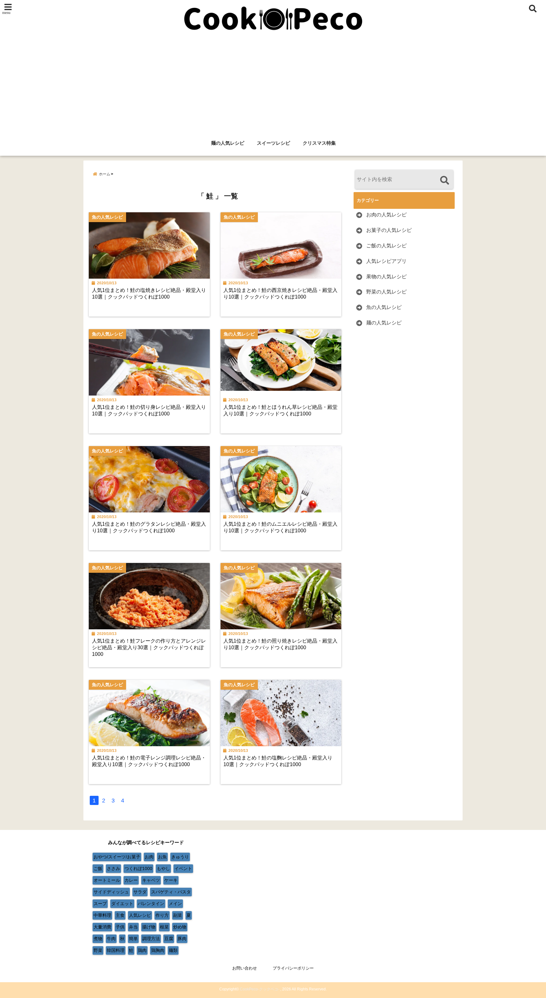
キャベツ (151, 880)
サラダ (140, 891)
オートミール (107, 880)
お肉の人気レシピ (386, 214)
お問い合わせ (244, 968)
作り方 (162, 915)
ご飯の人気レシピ (386, 245)
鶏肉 (142, 950)
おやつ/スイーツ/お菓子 (117, 856)
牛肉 (111, 938)
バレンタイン (151, 903)
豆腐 (168, 938)
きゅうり (180, 856)
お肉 (149, 856)
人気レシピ (140, 915)
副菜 (177, 915)
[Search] (444, 180)
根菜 (164, 926)
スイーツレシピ (273, 143)
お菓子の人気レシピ (389, 230)
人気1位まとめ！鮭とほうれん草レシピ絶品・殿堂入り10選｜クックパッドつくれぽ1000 (280, 410)
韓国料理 (115, 950)
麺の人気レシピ (227, 143)
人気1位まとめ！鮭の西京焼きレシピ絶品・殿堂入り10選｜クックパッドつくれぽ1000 (280, 293)
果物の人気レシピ (386, 276)
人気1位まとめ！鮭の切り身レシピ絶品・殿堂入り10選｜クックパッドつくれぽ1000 (149, 410)
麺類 (173, 950)
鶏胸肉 (157, 950)
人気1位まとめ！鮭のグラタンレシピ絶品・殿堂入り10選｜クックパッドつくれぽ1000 (149, 527)
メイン (175, 903)
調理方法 (151, 938)
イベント (183, 868)
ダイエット (122, 903)
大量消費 (102, 926)
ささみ (113, 868)
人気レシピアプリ (386, 261)
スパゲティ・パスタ (171, 891)
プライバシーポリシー (293, 968)
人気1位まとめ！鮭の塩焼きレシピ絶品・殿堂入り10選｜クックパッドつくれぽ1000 (149, 293)
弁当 (133, 926)
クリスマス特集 (319, 143)
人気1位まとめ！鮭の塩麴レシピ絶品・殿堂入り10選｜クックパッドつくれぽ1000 (277, 761)
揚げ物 (148, 926)
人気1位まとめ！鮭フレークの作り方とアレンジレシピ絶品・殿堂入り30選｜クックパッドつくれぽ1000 (149, 647)
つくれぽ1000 (138, 868)
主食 (120, 915)
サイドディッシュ (111, 891)
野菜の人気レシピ (386, 291)
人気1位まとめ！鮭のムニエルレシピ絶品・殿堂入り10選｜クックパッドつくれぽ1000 (280, 527)
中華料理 (102, 915)
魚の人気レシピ (384, 307)
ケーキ (171, 880)
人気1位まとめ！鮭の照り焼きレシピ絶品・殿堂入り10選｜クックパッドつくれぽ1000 (280, 644)
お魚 (162, 856)
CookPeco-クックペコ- (259, 989)
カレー (131, 880)
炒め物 (179, 926)
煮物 (98, 938)
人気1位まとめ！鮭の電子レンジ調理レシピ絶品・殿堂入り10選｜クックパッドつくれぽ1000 (149, 761)
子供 (120, 926)
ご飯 (98, 868)
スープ (100, 903)
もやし (163, 868)
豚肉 (182, 938)
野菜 (98, 950)
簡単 (133, 938)
